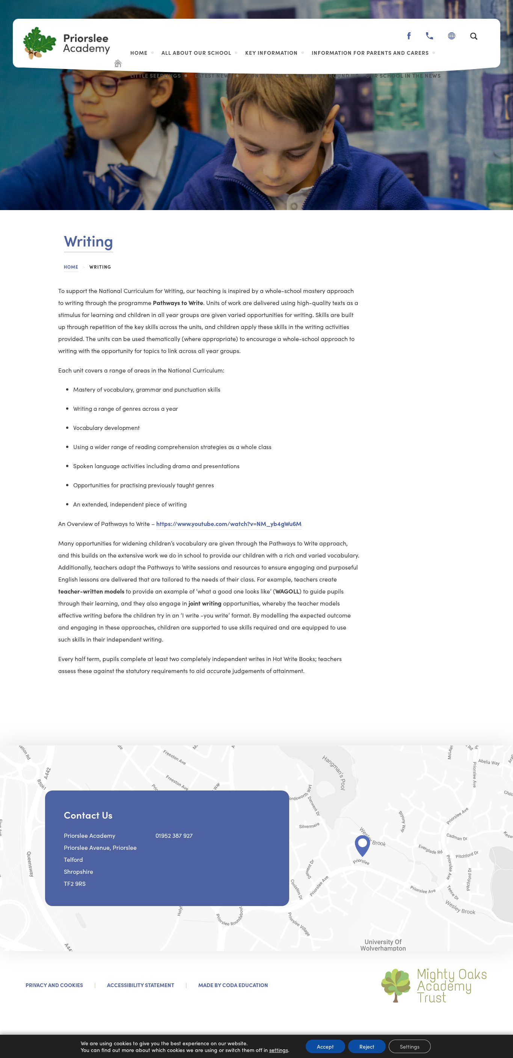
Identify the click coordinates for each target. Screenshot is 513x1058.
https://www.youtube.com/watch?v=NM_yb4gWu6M (229, 523)
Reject (366, 1046)
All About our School (196, 52)
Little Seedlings (155, 75)
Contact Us (264, 75)
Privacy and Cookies (54, 985)
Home (139, 52)
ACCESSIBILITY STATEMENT (140, 985)
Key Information (271, 52)
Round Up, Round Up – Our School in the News (368, 75)
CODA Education (245, 985)
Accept (325, 1046)
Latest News (213, 75)
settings (278, 1049)
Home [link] (71, 266)
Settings (409, 1046)
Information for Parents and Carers (370, 52)
